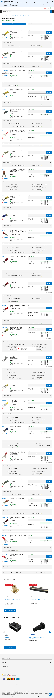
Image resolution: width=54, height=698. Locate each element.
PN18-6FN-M (4, 256)
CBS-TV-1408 (5, 212)
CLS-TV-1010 (4, 195)
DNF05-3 (4, 400)
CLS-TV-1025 (4, 382)
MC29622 (4, 30)
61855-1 (3, 355)
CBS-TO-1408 (5, 70)
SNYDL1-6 (4, 169)
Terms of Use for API (36, 683)
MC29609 (4, 89)
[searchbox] (26, 11)
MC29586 (4, 150)
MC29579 (4, 51)
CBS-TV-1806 (5, 517)
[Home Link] (11, 8)
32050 (3, 451)
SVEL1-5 (3, 130)
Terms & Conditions (27, 683)
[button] (3, 8)
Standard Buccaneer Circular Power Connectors (37, 638)
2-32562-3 (4, 281)
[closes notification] (52, 1)
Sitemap (43, 683)
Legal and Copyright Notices (16, 683)
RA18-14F (4, 535)
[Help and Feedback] (50, 694)
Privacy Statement (5, 683)
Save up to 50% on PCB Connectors (37, 599)
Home (3, 15)
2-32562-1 (4, 305)
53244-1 (3, 426)
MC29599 (4, 478)
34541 (3, 230)
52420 (3, 109)
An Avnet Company (6, 691)
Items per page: (6, 572)
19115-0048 (4, 327)
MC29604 (4, 498)
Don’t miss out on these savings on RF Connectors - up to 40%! (13, 600)
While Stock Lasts (9, 603)
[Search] (51, 11)
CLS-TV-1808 (4, 554)
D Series (7, 637)
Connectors (8, 15)
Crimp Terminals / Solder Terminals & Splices (21, 15)
